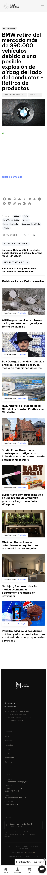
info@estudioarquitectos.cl (15, 798)
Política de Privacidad (15, 857)
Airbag (16, 216)
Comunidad (9, 758)
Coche (25, 220)
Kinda (7, 753)
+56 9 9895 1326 (11, 804)
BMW (26, 216)
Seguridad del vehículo (31, 224)
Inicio (7, 737)
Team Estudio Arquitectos (14, 95)
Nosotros (8, 741)
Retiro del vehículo (11, 224)
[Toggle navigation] (37, 6)
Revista (8, 749)
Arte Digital (9, 28)
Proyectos (9, 745)
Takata (6, 228)
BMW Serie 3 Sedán (11, 220)
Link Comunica (29, 853)
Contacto (8, 762)
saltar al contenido (12, 176)
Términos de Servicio (32, 857)
